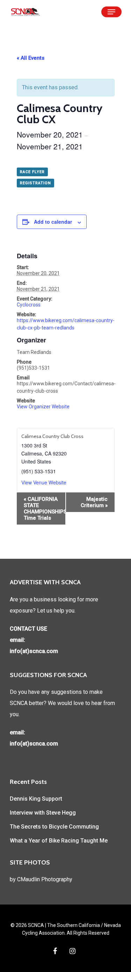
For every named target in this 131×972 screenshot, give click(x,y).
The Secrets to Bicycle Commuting (54, 826)
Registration (35, 183)
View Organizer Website (43, 406)
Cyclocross (29, 304)
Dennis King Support (36, 798)
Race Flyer (32, 172)
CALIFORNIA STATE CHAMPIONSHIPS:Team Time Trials (45, 508)
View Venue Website (43, 482)
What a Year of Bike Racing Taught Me (59, 840)
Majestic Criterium (94, 502)
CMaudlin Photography (44, 879)
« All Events (30, 58)
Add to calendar (53, 221)
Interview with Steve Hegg (43, 812)
